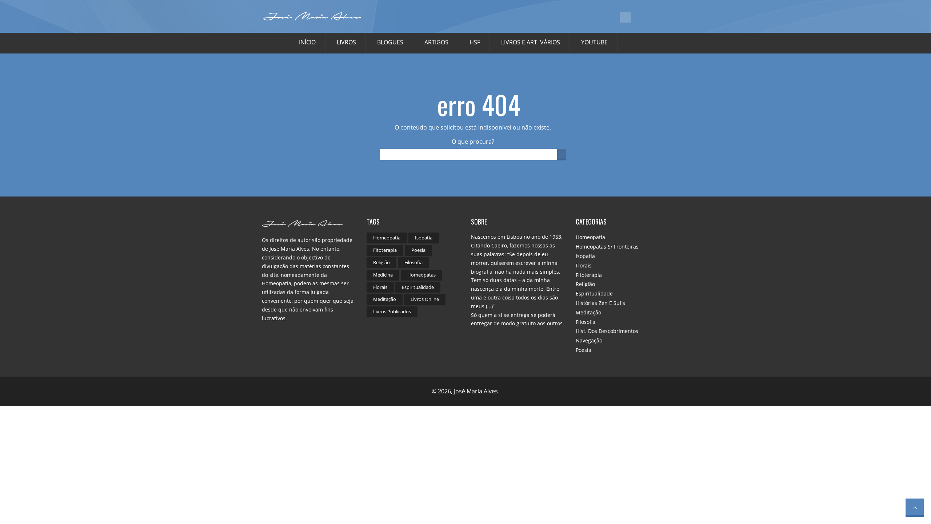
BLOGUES (390, 42)
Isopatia (423, 237)
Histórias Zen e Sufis (600, 302)
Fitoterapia (385, 250)
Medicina (383, 274)
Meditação (384, 299)
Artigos (436, 42)
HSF (475, 42)
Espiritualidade (418, 287)
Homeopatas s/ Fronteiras (607, 246)
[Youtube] (625, 17)
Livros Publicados (392, 311)
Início (307, 42)
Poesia (418, 250)
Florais (380, 287)
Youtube (594, 42)
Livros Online (425, 299)
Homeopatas (421, 274)
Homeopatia (386, 237)
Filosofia (413, 262)
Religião (381, 262)
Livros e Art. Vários (530, 42)
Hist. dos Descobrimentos (607, 331)
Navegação (589, 340)
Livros (346, 42)
